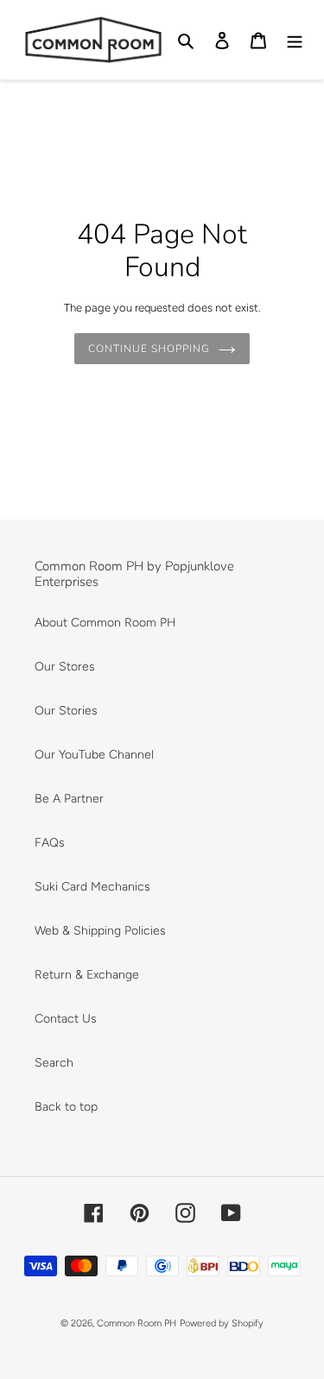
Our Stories (66, 710)
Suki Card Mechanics (92, 886)
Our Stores (65, 666)
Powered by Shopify (222, 1323)
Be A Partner (69, 798)
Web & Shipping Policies (100, 930)
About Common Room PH (105, 622)
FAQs (50, 842)
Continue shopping (148, 349)
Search (54, 1062)
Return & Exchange (87, 974)
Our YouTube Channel (94, 754)
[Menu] (294, 40)
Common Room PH (136, 1323)
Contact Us (66, 1018)
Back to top (66, 1106)
